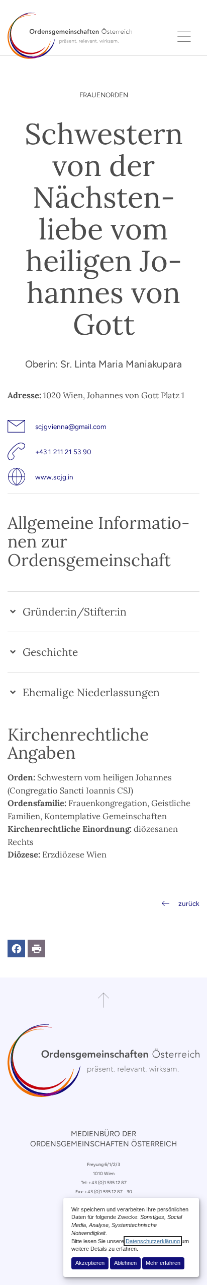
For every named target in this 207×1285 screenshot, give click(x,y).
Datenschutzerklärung (153, 1241)
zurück (188, 903)
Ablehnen (125, 1263)
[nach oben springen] (103, 1000)
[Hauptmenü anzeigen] (184, 36)
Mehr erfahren (163, 1263)
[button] (16, 948)
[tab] (103, 611)
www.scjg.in (54, 477)
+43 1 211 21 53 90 (63, 452)
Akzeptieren (90, 1263)
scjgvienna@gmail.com (70, 426)
